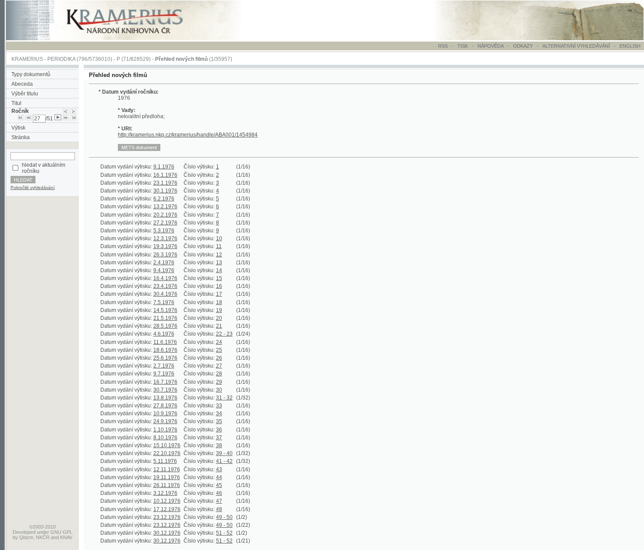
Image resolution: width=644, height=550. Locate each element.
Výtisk (18, 128)
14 (219, 270)
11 (219, 246)
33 (219, 406)
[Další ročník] (73, 111)
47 (219, 501)
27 (219, 366)
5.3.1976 (163, 231)
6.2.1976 (163, 199)
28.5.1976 (165, 326)
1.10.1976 (165, 430)
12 (219, 255)
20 (219, 318)
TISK (463, 46)
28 (219, 374)
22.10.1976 (166, 453)
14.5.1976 (165, 310)
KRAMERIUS (27, 59)
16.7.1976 (165, 382)
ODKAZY (523, 46)
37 (219, 437)
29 (219, 382)
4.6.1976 (163, 334)
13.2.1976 (165, 206)
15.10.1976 (166, 445)
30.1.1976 (165, 191)
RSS (443, 46)
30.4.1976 (165, 294)
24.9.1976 (165, 421)
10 (219, 238)
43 (219, 469)
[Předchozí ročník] (66, 111)
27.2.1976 (165, 223)
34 (219, 413)
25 (219, 350)
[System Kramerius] (134, 38)
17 (219, 294)
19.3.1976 (165, 246)
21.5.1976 (165, 318)
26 (219, 358)
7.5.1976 (163, 302)
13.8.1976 (165, 398)
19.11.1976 (166, 477)
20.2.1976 (165, 215)
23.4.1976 (165, 286)
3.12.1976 (165, 493)
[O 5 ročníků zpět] (28, 119)
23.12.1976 (166, 517)
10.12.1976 (166, 501)
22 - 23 (224, 334)
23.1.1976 (165, 183)
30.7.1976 (165, 390)
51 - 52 (224, 533)
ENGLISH (629, 46)
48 (219, 509)
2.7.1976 (163, 366)
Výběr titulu (24, 94)
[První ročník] (21, 119)
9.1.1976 (163, 167)
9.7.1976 (163, 374)
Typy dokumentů (30, 74)
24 (219, 342)
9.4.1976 (163, 270)
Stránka (20, 137)
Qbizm (26, 537)
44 (219, 477)
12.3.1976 (165, 238)
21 (219, 326)
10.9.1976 (165, 413)
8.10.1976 (165, 437)
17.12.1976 (166, 509)
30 (219, 390)
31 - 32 (224, 398)
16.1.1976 (165, 175)
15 (219, 278)
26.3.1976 (165, 255)
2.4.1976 (163, 262)
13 (219, 262)
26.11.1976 (166, 485)
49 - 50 (224, 517)
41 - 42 (224, 461)
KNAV (66, 537)
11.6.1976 (165, 342)
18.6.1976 (165, 350)
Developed (24, 532)
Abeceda (22, 84)
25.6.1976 (165, 358)
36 (219, 430)
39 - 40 (224, 453)
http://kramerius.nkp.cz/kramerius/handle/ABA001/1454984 (188, 135)
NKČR (43, 537)
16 (219, 286)
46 (219, 493)
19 (219, 310)
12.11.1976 (166, 469)
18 (219, 302)
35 (219, 421)
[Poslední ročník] (73, 119)
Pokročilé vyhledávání (33, 187)
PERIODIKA (61, 59)
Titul (16, 103)
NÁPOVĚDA (490, 46)
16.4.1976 (165, 278)
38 (219, 445)
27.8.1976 (165, 406)
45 (219, 485)
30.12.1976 (166, 533)
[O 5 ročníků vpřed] (66, 119)
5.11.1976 (165, 461)
